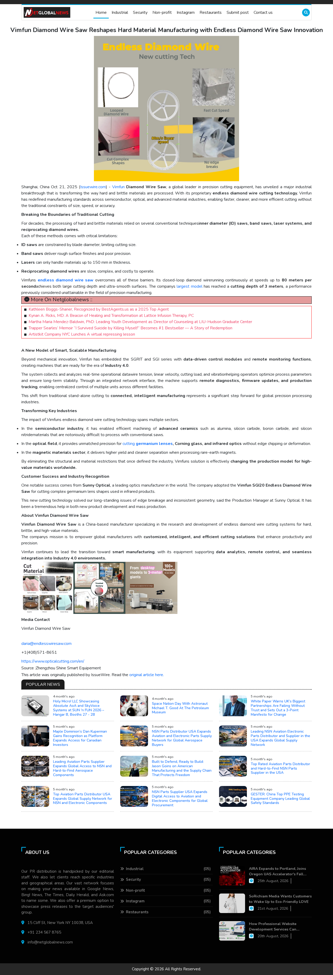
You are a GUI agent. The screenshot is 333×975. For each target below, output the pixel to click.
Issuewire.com (93, 187)
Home (101, 12)
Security (140, 12)
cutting (128, 443)
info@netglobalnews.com (50, 942)
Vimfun (118, 187)
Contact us (263, 12)
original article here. (146, 675)
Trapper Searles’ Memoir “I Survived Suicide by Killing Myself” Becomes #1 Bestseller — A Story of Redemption (130, 328)
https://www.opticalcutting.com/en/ (52, 661)
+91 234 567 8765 (44, 932)
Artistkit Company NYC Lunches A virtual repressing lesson (82, 334)
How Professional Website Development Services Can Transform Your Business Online (277, 926)
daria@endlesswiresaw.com (46, 643)
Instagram (186, 12)
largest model (190, 286)
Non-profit (162, 12)
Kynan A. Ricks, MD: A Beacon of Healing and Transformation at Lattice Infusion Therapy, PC (111, 315)
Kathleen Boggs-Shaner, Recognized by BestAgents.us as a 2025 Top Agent (99, 309)
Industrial (120, 12)
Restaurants (211, 12)
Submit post (238, 12)
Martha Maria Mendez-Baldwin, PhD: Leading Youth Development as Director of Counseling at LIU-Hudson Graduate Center (140, 322)
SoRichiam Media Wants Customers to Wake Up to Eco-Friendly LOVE (280, 899)
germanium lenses (154, 443)
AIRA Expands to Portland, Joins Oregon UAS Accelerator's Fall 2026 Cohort (277, 871)
